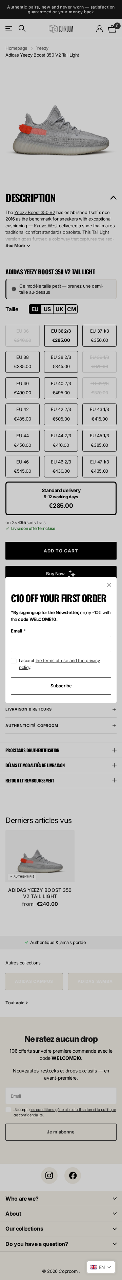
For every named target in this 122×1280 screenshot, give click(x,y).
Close (109, 584)
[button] (101, 1267)
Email (18, 631)
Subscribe (61, 685)
